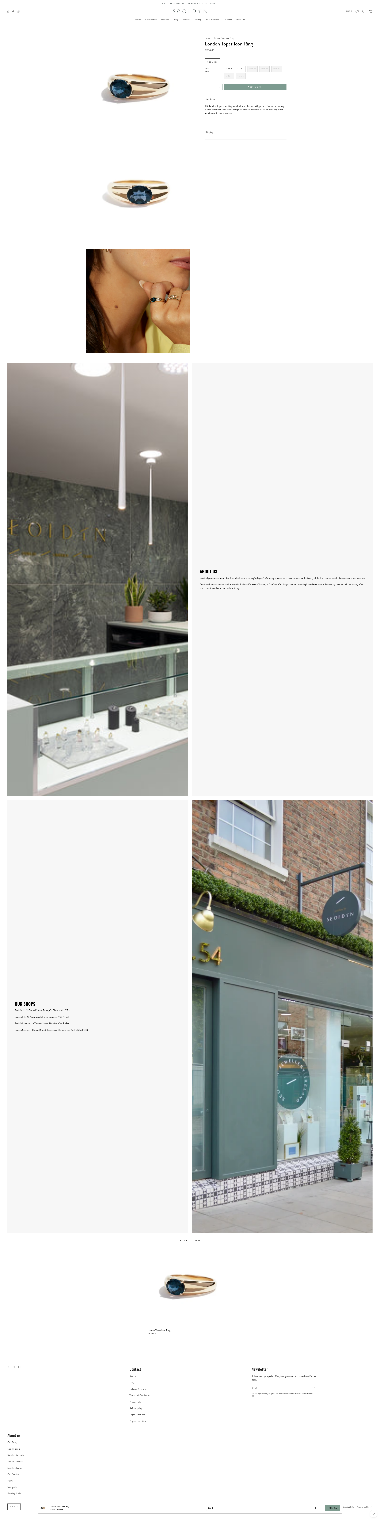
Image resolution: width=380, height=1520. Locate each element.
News (10, 1480)
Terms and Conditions (139, 1395)
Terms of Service (307, 1393)
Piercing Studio (14, 1493)
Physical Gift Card (138, 1421)
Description (210, 99)
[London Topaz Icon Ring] (190, 1286)
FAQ (131, 1382)
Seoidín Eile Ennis (15, 1455)
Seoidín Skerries (14, 1468)
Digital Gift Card (137, 1414)
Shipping (209, 132)
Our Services (13, 1474)
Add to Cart (333, 1508)
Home (207, 38)
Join (313, 1388)
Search (132, 1376)
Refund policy (135, 1408)
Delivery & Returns (138, 1389)
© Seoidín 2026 (347, 1506)
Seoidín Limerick (15, 1461)
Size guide (12, 1487)
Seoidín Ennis (13, 1448)
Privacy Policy (135, 1402)
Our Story (12, 1442)
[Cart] (370, 11)
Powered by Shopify (365, 1506)
